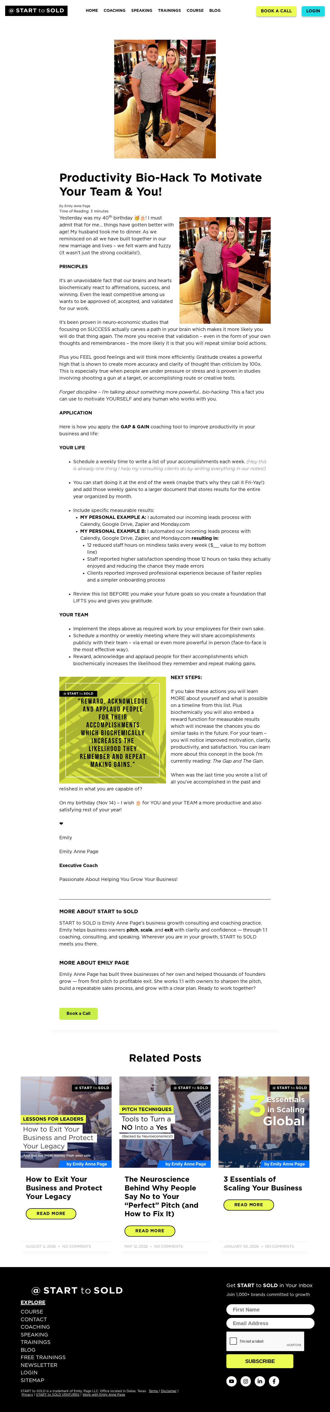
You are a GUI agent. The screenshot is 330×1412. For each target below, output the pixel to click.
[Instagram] (246, 1381)
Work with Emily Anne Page (103, 1394)
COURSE (195, 11)
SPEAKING (141, 11)
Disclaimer (169, 1391)
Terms (154, 1391)
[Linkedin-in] (260, 1381)
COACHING (115, 11)
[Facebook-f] (274, 1381)
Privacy (27, 1394)
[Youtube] (231, 1381)
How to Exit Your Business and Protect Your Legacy (64, 1188)
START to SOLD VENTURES (57, 1394)
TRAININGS (169, 11)
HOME (92, 11)
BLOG (215, 11)
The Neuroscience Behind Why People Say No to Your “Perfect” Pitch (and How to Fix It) (162, 1197)
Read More (51, 1214)
